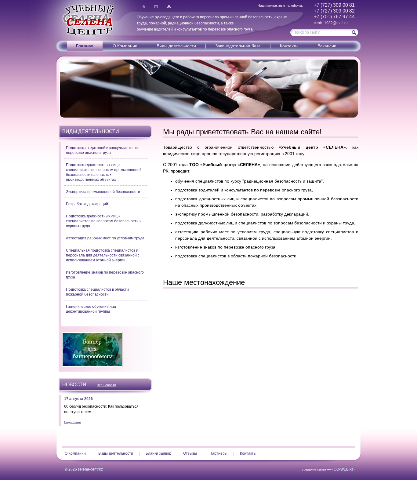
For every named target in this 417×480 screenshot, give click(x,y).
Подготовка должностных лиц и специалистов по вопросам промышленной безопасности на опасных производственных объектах (104, 172)
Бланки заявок (158, 453)
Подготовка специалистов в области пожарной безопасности (97, 291)
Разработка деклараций (87, 204)
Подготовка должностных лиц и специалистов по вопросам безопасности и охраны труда (104, 221)
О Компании (125, 45)
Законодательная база (238, 45)
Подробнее (72, 422)
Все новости (106, 385)
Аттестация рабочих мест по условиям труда (105, 238)
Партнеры (218, 453)
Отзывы (190, 453)
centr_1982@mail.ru (331, 23)
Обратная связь (156, 6)
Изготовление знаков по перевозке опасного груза (105, 274)
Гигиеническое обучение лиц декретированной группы (91, 309)
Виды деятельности (176, 45)
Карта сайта (169, 6)
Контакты (289, 45)
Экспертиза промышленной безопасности (103, 192)
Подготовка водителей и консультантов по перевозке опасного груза (103, 150)
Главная (143, 6)
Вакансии (326, 45)
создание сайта (314, 469)
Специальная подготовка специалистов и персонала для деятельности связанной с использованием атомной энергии (103, 255)
